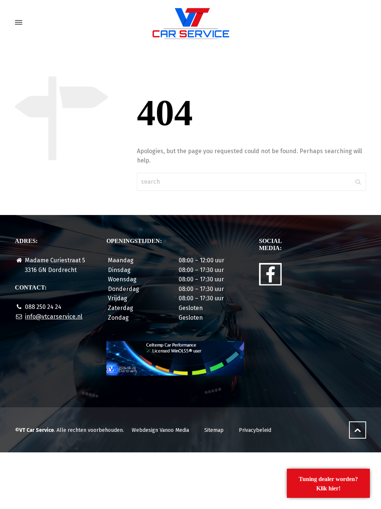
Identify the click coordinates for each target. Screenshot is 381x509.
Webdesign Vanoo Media (160, 430)
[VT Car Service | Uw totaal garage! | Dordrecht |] (190, 22)
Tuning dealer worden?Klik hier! (328, 484)
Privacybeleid (255, 430)
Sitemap (214, 430)
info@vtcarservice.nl (53, 316)
